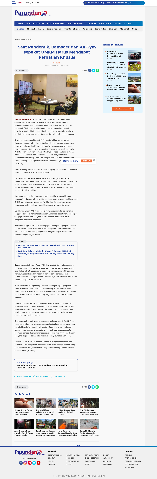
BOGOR (106, 455)
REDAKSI (128, 455)
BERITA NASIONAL (55, 24)
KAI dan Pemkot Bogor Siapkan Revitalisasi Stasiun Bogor (109, 3)
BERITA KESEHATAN (35, 24)
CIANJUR (51, 458)
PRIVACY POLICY (131, 464)
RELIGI (135, 29)
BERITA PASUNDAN (24, 376)
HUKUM (117, 24)
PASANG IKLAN (131, 458)
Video (21, 29)
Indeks (20, 24)
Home (19, 3)
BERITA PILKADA (72, 455)
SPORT (87, 464)
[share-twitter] (93, 70)
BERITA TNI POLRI (43, 376)
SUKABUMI (107, 464)
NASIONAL (52, 464)
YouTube (40, 466)
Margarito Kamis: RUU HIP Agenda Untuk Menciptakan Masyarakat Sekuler (42, 366)
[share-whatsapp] (97, 70)
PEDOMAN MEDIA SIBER (134, 461)
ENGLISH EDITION (92, 458)
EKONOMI (92, 24)
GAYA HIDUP (105, 24)
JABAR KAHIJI (90, 461)
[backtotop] (78, 447)
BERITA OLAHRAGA (76, 24)
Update (87, 161)
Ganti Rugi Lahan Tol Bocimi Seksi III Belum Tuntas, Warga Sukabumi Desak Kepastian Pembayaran (116, 76)
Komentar (23, 70)
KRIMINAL (128, 24)
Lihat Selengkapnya (122, 109)
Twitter (35, 466)
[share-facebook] (90, 70)
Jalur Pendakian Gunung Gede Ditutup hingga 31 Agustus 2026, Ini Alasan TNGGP (116, 98)
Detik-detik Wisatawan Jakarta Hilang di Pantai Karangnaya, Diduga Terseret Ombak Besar (116, 53)
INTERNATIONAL (72, 461)
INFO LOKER (129, 467)
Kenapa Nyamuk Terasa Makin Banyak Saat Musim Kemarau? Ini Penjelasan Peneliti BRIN (116, 87)
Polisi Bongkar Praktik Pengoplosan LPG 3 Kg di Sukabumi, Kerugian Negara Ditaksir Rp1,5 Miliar (116, 65)
